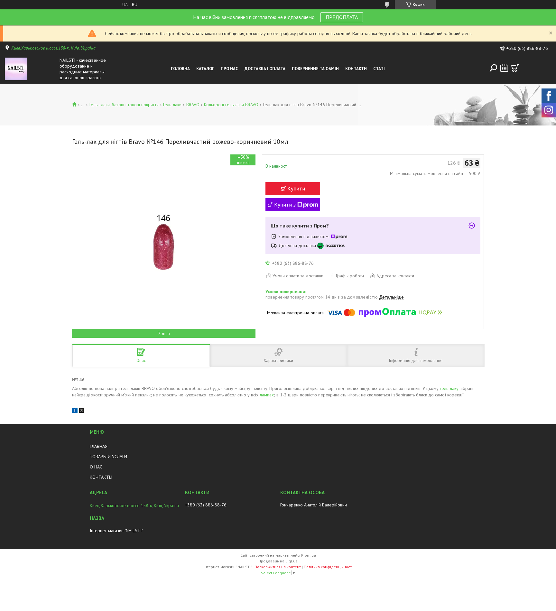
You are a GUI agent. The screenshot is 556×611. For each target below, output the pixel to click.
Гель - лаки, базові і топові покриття (124, 104)
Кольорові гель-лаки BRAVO (231, 104)
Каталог (205, 68)
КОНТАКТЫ (101, 477)
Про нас (229, 68)
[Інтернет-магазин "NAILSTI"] (30, 69)
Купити (296, 188)
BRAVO (192, 104)
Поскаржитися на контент (278, 566)
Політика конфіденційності (328, 566)
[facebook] (75, 411)
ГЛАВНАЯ (98, 446)
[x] (81, 411)
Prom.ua (308, 555)
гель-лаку (449, 388)
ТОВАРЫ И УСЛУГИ (108, 456)
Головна (180, 68)
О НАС (96, 467)
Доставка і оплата (265, 68)
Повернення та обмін (315, 68)
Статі (379, 68)
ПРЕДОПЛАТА (342, 17)
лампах (267, 395)
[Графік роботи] (504, 68)
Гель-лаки (172, 104)
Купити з (285, 204)
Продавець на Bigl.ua (278, 561)
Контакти (356, 68)
